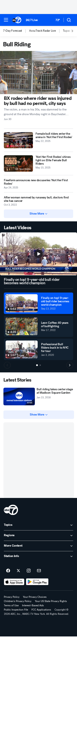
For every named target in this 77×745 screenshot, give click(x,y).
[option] (16, 31)
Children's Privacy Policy (17, 601)
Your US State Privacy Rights (51, 601)
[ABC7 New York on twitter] (18, 571)
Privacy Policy (11, 597)
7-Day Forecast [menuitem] (12, 30)
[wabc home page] (11, 510)
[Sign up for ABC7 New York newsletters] (39, 571)
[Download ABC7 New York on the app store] (14, 581)
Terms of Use (11, 605)
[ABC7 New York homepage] (16, 20)
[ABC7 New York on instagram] (28, 571)
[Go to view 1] (37, 365)
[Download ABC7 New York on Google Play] (37, 581)
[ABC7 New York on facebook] (8, 571)
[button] (5, 20)
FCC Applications (41, 609)
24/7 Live (32, 20)
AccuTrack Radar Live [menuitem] (42, 30)
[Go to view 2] (40, 365)
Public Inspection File (16, 609)
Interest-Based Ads (33, 605)
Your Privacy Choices (35, 597)
